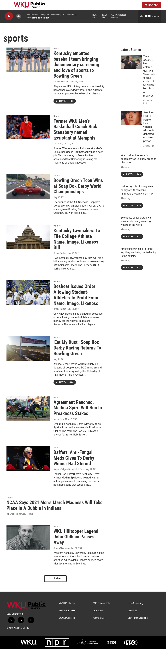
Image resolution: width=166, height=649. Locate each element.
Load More (55, 578)
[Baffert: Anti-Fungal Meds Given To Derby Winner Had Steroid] (28, 458)
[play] (9, 16)
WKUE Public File (101, 603)
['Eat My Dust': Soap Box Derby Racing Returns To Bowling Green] (28, 348)
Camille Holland (60, 81)
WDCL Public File (67, 618)
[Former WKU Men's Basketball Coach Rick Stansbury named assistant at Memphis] (28, 127)
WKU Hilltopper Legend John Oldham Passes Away (75, 536)
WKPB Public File (67, 610)
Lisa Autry (57, 143)
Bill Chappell (12, 514)
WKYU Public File (67, 603)
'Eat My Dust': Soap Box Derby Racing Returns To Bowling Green (77, 347)
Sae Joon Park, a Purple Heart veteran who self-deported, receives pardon (148, 127)
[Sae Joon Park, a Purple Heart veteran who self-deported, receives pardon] (131, 118)
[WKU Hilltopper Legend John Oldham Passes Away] (28, 537)
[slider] (23, 16)
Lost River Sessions (138, 618)
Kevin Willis (58, 548)
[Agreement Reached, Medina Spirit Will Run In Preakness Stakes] (28, 408)
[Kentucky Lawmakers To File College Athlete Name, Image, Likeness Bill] (28, 237)
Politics (56, 225)
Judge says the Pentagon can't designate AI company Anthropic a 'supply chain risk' (138, 190)
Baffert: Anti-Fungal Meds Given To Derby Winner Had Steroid (73, 457)
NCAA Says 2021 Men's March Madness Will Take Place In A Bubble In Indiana (54, 505)
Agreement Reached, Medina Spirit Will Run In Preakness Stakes (77, 407)
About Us (98, 610)
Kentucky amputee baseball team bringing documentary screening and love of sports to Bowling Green (76, 64)
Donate (153, 5)
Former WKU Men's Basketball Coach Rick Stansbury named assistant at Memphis (75, 129)
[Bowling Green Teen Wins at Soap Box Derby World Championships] (28, 186)
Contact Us (99, 618)
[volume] (18, 16)
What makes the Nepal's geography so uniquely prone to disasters (138, 159)
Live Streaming (135, 603)
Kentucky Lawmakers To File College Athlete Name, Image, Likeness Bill (76, 239)
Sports (56, 175)
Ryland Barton (59, 253)
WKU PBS (132, 610)
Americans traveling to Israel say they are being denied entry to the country (138, 252)
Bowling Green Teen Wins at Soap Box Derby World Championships (78, 186)
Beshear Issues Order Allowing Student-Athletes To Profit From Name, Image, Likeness (75, 294)
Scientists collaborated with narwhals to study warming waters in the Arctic (136, 221)
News (56, 48)
